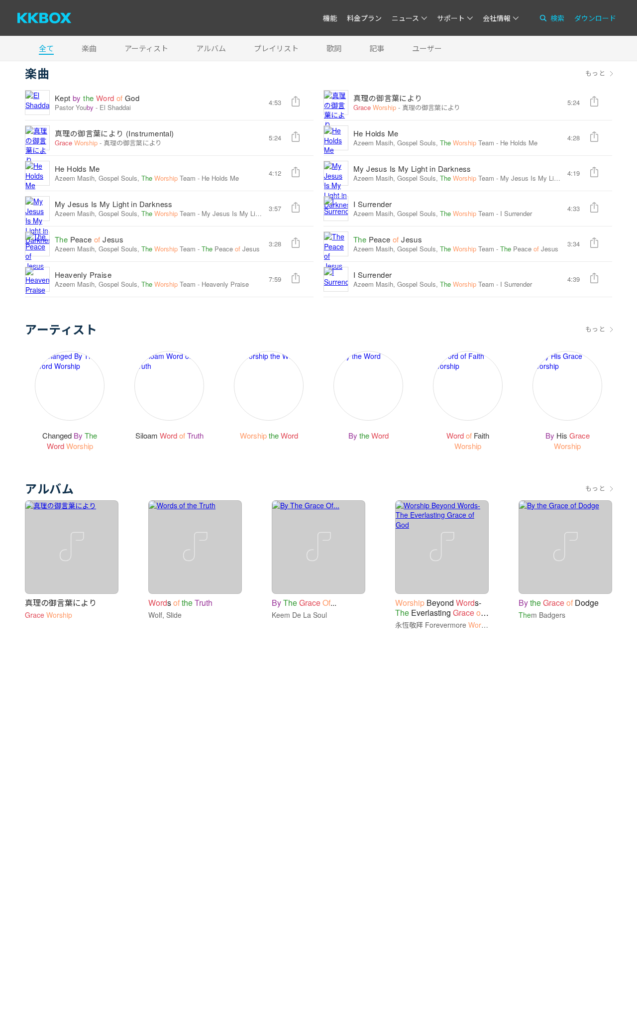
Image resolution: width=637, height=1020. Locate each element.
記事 (376, 48)
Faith (467, 440)
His (567, 440)
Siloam (169, 435)
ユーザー (427, 48)
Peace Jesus (89, 239)
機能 (330, 18)
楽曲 (89, 48)
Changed (69, 440)
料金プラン (364, 18)
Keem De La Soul (299, 615)
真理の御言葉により (388, 98)
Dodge (559, 602)
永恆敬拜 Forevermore (444, 625)
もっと (595, 73)
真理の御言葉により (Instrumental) (114, 133)
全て (46, 48)
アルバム (211, 48)
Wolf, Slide (165, 615)
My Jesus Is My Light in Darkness (412, 168)
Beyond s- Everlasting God (439, 612)
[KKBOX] (44, 18)
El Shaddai (115, 107)
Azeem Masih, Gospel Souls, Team (423, 142)
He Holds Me (375, 133)
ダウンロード (595, 18)
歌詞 (333, 48)
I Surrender (372, 204)
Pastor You (74, 107)
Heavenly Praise (83, 274)
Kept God (97, 98)
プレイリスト (276, 48)
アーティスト (146, 48)
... (304, 602)
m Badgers (542, 615)
